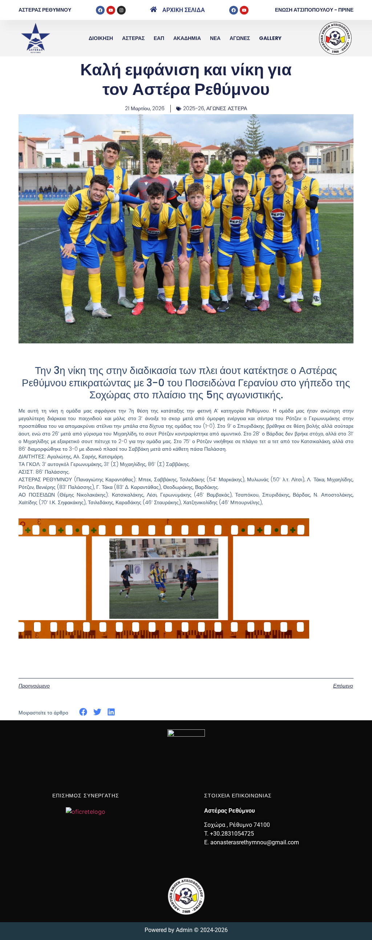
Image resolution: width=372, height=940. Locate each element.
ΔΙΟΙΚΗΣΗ (101, 38)
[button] (83, 712)
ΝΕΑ (215, 38)
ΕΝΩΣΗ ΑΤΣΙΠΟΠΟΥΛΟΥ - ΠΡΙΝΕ (314, 9)
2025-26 (193, 108)
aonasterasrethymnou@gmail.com (254, 842)
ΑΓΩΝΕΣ (240, 38)
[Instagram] (121, 10)
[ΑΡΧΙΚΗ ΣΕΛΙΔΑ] (153, 9)
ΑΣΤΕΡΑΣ (133, 38)
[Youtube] (110, 10)
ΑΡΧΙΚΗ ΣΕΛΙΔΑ (183, 10)
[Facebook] (100, 10)
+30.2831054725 (232, 833)
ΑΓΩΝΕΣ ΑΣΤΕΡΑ (226, 108)
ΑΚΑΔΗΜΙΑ (187, 38)
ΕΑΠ (159, 38)
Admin (184, 930)
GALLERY (270, 38)
